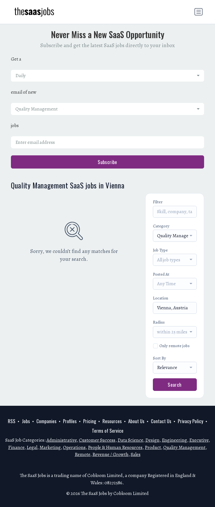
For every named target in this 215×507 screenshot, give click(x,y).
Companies (46, 421)
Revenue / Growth (110, 454)
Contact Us (161, 421)
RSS (11, 421)
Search (175, 384)
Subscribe (107, 161)
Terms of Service (107, 430)
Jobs (26, 421)
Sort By (159, 358)
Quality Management (184, 447)
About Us (136, 421)
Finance (16, 447)
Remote (82, 454)
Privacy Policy (190, 421)
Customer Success (97, 440)
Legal (32, 447)
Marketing (50, 447)
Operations (74, 447)
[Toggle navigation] (198, 11)
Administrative (61, 440)
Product (153, 447)
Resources (112, 421)
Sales (136, 454)
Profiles (70, 421)
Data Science (130, 440)
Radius (159, 322)
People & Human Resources (115, 447)
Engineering (174, 440)
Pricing (89, 421)
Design (152, 440)
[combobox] (107, 76)
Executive (199, 440)
